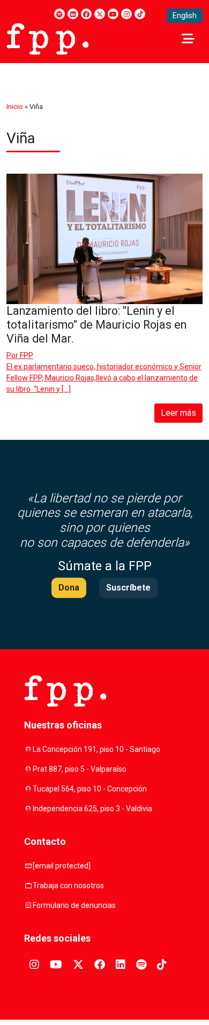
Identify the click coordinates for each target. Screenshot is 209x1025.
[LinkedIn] (73, 14)
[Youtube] (113, 14)
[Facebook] (86, 14)
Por (19, 355)
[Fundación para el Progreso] (47, 38)
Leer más (178, 413)
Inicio (14, 107)
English (185, 15)
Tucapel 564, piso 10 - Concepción (90, 789)
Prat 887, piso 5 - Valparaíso (79, 769)
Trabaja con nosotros (68, 885)
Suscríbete (128, 588)
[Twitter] (99, 14)
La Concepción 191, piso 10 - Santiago (96, 749)
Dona (68, 588)
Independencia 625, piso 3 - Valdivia (92, 808)
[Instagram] (126, 14)
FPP (26, 355)
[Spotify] (59, 14)
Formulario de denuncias (74, 905)
